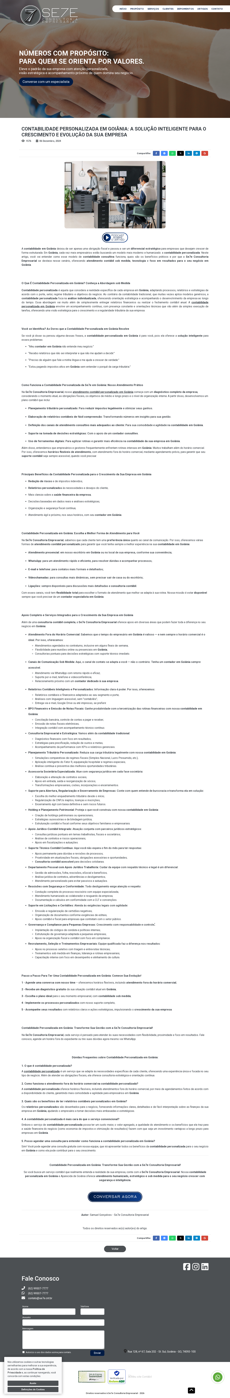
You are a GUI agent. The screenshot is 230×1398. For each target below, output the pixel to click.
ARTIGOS (202, 9)
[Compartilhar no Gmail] (204, 153)
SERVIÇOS (153, 9)
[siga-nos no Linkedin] (204, 1268)
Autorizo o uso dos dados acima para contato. (48, 1352)
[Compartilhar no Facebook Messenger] (164, 153)
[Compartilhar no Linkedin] (188, 153)
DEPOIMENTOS (185, 9)
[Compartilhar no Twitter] (180, 153)
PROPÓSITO (137, 9)
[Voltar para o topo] (191, 1390)
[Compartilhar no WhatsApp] (172, 153)
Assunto (26, 1317)
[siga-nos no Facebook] (187, 1268)
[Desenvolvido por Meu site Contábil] (140, 1377)
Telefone (84, 1306)
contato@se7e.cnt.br (40, 1298)
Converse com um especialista (46, 82)
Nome (25, 1306)
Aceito (33, 1383)
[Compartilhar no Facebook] (156, 153)
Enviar (97, 1353)
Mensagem (27, 1328)
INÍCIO (123, 9)
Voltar (115, 1248)
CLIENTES (167, 9)
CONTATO (217, 9)
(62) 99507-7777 (38, 1288)
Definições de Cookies (33, 1389)
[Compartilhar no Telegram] (196, 153)
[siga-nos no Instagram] (196, 1268)
